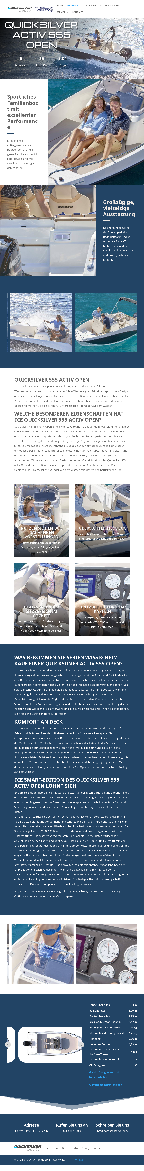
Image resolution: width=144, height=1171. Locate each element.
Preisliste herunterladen (106, 1084)
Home (60, 6)
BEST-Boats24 (74, 1160)
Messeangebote (110, 6)
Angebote (90, 6)
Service (61, 12)
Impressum (51, 1148)
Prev (12, 323)
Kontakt (77, 12)
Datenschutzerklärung (75, 1148)
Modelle (72, 6)
